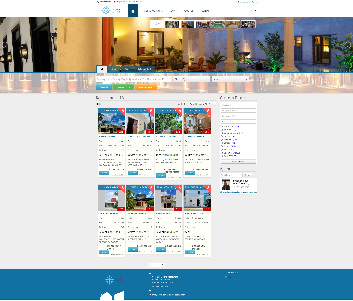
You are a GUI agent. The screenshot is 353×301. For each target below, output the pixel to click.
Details (104, 172)
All (102, 69)
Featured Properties (152, 11)
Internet (230, 129)
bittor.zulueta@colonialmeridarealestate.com (238, 192)
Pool (228, 149)
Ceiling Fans (232, 152)
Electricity (230, 139)
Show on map (123, 87)
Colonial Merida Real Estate (246, 2)
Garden (229, 143)
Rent (127, 69)
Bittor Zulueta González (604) (241, 182)
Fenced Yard (232, 126)
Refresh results (239, 161)
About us (188, 11)
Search (173, 11)
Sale (114, 69)
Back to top (233, 272)
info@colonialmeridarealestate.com (129, 2)
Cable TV (230, 156)
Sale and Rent (144, 69)
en (247, 10)
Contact (206, 11)
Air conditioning (233, 133)
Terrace (230, 146)
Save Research (145, 87)
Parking (229, 136)
